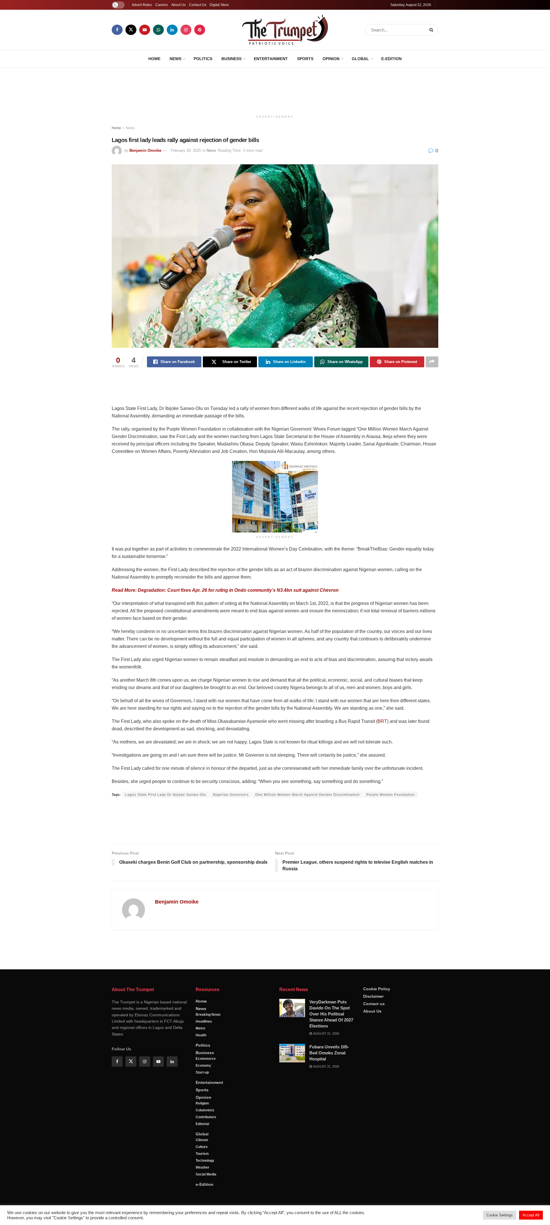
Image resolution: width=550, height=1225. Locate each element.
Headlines (204, 1160)
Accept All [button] (530, 1215)
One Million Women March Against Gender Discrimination (307, 795)
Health (201, 1174)
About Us (178, 5)
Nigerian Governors (231, 795)
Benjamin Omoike (145, 150)
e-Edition (391, 58)
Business (231, 58)
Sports (305, 58)
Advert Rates (142, 5)
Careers (161, 5)
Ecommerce (206, 1197)
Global (360, 58)
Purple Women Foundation (390, 795)
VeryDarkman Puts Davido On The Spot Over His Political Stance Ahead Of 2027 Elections (331, 1152)
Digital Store (219, 5)
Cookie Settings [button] (499, 1215)
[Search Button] (432, 29)
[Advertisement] (275, 89)
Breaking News (208, 1153)
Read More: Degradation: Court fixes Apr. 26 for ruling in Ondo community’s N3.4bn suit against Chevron (225, 590)
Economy (203, 1204)
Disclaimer (373, 1135)
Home (154, 58)
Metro (200, 1167)
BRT (382, 721)
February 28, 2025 (186, 150)
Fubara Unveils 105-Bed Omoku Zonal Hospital (329, 1191)
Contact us (374, 1142)
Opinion (331, 58)
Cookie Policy (376, 1127)
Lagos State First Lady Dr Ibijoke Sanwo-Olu (165, 795)
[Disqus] (275, 1016)
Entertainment (271, 58)
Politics (203, 58)
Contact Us (197, 5)
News (175, 58)
